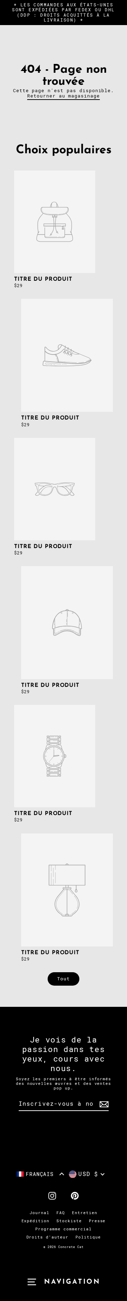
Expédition (36, 1221)
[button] (41, 1174)
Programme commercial (63, 1229)
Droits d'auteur (47, 1237)
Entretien (84, 1213)
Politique (88, 1237)
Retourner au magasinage (63, 96)
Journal (39, 1213)
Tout (63, 978)
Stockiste (69, 1221)
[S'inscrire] (103, 1104)
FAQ (60, 1213)
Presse (97, 1221)
